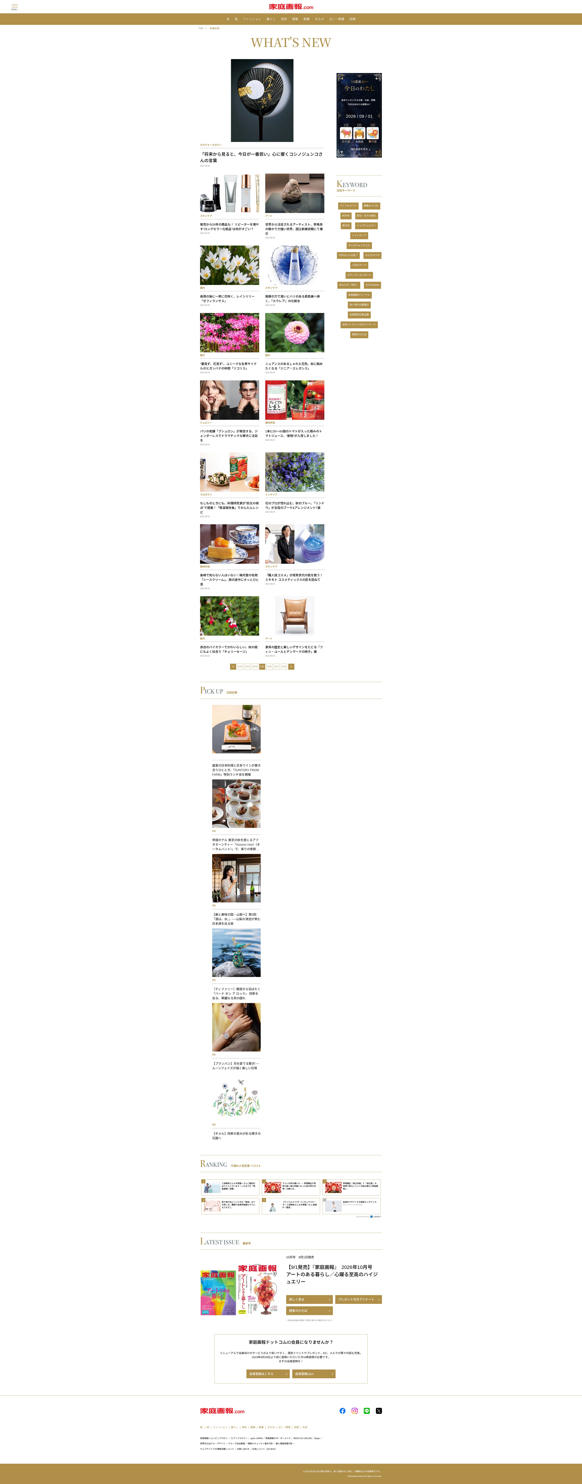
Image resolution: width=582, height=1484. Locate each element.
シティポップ (359, 235)
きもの (319, 19)
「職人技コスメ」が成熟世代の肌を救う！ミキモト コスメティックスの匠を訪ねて (294, 577)
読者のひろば (359, 334)
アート (268, 216)
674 (255, 666)
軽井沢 (346, 225)
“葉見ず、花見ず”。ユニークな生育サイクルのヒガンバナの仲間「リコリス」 (228, 366)
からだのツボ (372, 255)
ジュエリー (206, 423)
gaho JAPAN (257, 1438)
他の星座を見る (359, 149)
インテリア (271, 495)
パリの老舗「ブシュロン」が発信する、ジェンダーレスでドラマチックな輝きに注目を (229, 436)
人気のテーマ (359, 265)
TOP (200, 28)
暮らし (271, 19)
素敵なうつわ (371, 205)
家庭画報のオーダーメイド (278, 1438)
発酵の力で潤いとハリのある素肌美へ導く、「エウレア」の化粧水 (292, 299)
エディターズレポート (359, 275)
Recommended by (363, 1217)
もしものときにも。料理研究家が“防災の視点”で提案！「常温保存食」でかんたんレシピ (229, 508)
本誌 (305, 1427)
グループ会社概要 (236, 1443)
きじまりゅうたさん (359, 245)
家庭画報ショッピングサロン (214, 1438)
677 (277, 666)
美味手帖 (270, 423)
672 (240, 666)
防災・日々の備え (366, 215)
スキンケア (206, 216)
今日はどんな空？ (348, 255)
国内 (202, 288)
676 (270, 666)
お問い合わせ (243, 1449)
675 (262, 666)
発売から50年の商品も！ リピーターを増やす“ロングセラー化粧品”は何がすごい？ (229, 227)
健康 (295, 19)
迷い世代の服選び (359, 304)
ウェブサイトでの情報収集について (217, 1449)
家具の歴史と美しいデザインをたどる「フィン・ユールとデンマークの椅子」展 (294, 649)
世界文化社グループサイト (212, 1443)
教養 (306, 19)
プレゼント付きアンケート (356, 1299)
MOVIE (346, 215)
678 (284, 666)
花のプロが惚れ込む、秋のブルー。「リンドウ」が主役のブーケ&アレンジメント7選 (294, 505)
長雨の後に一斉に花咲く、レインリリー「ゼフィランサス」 (227, 299)
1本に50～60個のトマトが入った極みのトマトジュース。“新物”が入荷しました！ (293, 434)
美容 (284, 19)
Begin (317, 1438)
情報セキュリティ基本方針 (260, 1443)
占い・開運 (336, 19)
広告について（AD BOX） (264, 1449)
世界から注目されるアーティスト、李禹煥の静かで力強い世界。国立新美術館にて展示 (294, 229)
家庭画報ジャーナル (359, 295)
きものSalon (372, 285)
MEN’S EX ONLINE (302, 1438)
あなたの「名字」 (348, 285)
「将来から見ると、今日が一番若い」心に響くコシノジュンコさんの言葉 (261, 157)
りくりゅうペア (348, 205)
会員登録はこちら (261, 1374)
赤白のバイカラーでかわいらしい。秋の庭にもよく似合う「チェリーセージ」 (229, 649)
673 (248, 666)
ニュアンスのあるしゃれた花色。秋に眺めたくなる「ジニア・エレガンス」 (294, 366)
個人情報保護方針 (284, 1443)
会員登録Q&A (304, 1374)
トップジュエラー (366, 225)
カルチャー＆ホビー (211, 145)
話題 (353, 19)
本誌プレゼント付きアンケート (359, 324)
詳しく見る (296, 1299)
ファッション (252, 19)
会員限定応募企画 (359, 314)
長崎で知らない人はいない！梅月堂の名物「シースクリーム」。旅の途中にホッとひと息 (229, 580)
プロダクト (206, 495)
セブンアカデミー (239, 1438)
